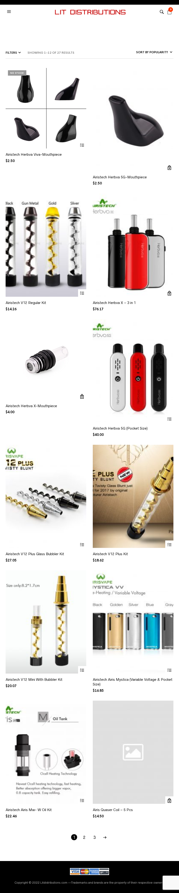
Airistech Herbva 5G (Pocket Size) (120, 428)
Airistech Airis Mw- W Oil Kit (29, 810)
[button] (9, 12)
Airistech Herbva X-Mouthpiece (31, 406)
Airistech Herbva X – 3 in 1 (114, 303)
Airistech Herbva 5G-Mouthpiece (120, 177)
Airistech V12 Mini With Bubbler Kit (34, 679)
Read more (82, 145)
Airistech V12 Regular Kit (26, 303)
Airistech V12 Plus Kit (110, 554)
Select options (82, 293)
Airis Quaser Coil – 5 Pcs (113, 810)
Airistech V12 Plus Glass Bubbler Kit (35, 554)
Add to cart (169, 168)
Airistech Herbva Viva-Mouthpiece (34, 154)
